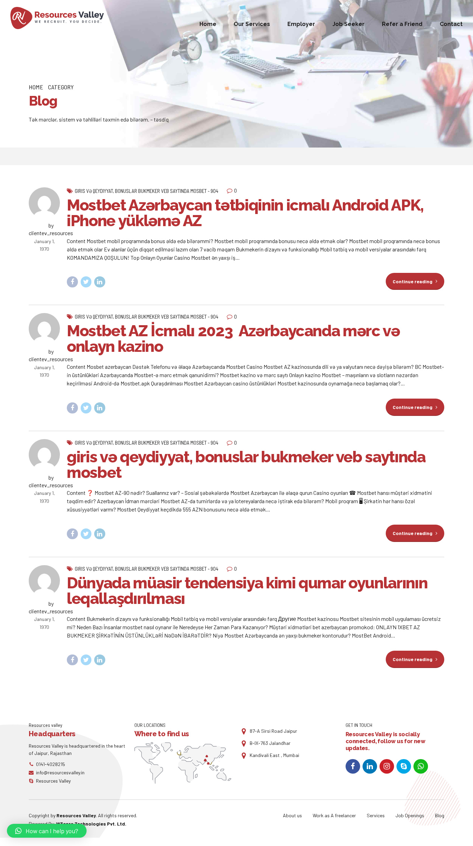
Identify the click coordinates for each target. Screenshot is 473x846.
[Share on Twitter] (86, 281)
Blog (439, 815)
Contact (451, 24)
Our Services (252, 24)
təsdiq (161, 119)
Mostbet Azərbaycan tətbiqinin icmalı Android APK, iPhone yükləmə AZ (245, 213)
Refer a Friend (402, 24)
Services (376, 815)
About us (292, 815)
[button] (47, 831)
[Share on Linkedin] (99, 281)
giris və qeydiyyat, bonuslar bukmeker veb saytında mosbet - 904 (146, 191)
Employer (301, 24)
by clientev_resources (51, 229)
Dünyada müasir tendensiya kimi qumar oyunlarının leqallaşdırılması (247, 591)
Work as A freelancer (334, 815)
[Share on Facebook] (72, 281)
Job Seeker (348, 24)
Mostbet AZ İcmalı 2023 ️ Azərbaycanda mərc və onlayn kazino (233, 339)
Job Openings (409, 815)
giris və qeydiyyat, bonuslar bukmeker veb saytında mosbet (246, 465)
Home (207, 24)
